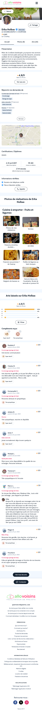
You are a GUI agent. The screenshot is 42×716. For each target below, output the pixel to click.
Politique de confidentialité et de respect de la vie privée (21, 661)
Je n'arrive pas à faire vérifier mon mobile (21, 608)
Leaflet (22, 126)
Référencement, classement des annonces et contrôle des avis (21, 665)
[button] (21, 135)
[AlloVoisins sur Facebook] (15, 702)
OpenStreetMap (30, 126)
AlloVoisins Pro (21, 631)
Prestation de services (21, 676)
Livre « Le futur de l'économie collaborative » (21, 639)
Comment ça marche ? (21, 628)
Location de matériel (21, 674)
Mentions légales (21, 668)
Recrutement (21, 649)
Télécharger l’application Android (21, 689)
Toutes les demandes (21, 633)
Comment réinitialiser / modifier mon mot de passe (21, 616)
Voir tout (21, 119)
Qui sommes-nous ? (21, 625)
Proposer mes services (21, 636)
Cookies (21, 671)
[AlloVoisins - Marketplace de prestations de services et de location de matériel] (12, 4)
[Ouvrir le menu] (36, 3)
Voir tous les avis (21, 575)
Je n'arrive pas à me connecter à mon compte (21, 611)
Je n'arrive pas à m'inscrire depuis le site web (21, 613)
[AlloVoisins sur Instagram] (27, 702)
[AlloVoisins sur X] (21, 702)
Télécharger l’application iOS (21, 686)
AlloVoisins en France (21, 641)
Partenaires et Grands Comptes (21, 647)
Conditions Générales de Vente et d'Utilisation (21, 659)
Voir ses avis (21, 82)
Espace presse (21, 644)
